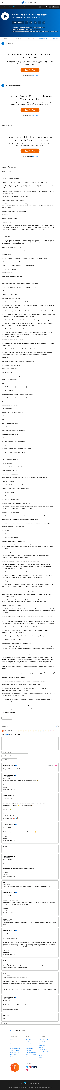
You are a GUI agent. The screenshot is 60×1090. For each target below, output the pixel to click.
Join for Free (30, 70)
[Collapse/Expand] (30, 726)
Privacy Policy (46, 1085)
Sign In (7, 734)
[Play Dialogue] (2, 43)
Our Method (28, 1039)
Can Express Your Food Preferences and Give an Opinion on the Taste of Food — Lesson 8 (30, 31)
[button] (57, 2)
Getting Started (42, 1041)
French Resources (14, 1052)
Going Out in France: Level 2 (14, 6)
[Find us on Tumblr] (35, 1067)
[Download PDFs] (39, 22)
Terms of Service (45, 1087)
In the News (28, 1050)
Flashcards (12, 1043)
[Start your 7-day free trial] (14, 1067)
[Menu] (2, 2)
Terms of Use (54, 1085)
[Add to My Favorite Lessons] (30, 22)
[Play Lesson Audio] (5, 16)
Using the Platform (43, 1049)
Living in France (29, 29)
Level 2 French (38, 29)
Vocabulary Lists (14, 1046)
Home (11, 1039)
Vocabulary (18, 38)
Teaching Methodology (44, 1051)
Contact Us (41, 1057)
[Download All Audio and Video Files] (43, 22)
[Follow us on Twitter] (27, 1067)
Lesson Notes (30, 38)
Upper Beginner (54, 31)
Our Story (28, 1041)
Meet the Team (29, 1043)
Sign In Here (35, 75)
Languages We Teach (31, 1052)
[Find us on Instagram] (27, 1070)
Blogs (27, 1056)
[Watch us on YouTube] (30, 1067)
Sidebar (56, 6)
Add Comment (9, 760)
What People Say (30, 1046)
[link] (40, 7)
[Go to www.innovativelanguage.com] (30, 1083)
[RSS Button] (2, 731)
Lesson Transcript (43, 38)
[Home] (28, 3)
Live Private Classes (15, 1048)
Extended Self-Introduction (18, 29)
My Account (41, 1047)
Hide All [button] (7, 718)
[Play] (2, 85)
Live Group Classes (14, 1050)
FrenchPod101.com (39, 1085)
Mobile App (12, 1056)
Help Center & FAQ (43, 1039)
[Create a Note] (35, 22)
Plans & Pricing (29, 1048)
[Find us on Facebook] (32, 1067)
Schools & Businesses (31, 1054)
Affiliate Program (29, 1059)
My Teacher (13, 1054)
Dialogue (6, 38)
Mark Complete (18, 22)
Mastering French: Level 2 (39, 27)
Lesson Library (4, 6)
